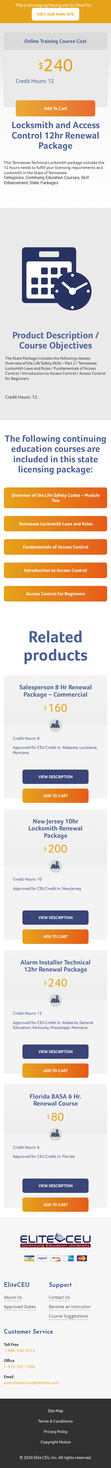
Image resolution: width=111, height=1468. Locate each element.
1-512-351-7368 (19, 1366)
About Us (13, 1297)
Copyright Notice (56, 1441)
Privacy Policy (55, 1431)
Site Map (55, 1410)
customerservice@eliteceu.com (31, 1382)
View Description (55, 776)
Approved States (20, 1307)
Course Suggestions (68, 1316)
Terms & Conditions (55, 1421)
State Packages (44, 182)
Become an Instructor (70, 1307)
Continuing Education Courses (52, 177)
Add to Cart (55, 795)
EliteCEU (17, 1285)
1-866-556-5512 (19, 1350)
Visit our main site (55, 14)
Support (60, 1285)
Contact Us (59, 1297)
